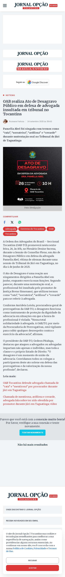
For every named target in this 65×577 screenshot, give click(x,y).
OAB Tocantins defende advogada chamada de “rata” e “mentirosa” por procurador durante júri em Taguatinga (31, 386)
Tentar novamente (32, 432)
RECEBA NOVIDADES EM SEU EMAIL (22, 521)
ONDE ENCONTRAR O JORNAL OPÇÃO (23, 509)
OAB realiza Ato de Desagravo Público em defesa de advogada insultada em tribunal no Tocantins (31, 107)
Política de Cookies (23, 548)
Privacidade (40, 548)
